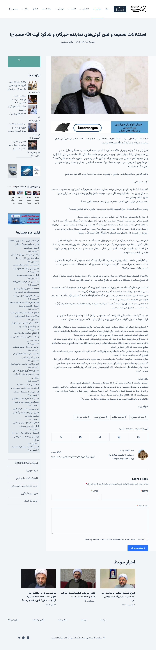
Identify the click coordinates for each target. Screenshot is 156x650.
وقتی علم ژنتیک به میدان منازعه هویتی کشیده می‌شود (24, 304)
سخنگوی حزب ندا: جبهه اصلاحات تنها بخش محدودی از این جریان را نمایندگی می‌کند (25, 388)
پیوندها (84, 620)
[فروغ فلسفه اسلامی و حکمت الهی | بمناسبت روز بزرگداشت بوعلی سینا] (117, 578)
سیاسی (98, 9)
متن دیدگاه (142, 506)
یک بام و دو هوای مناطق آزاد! (26, 282)
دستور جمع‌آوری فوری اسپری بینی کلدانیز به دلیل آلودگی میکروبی (26, 374)
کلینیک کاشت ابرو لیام (27, 478)
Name (144, 491)
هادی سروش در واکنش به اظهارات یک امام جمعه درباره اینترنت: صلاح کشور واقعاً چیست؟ (39, 596)
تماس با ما (62, 620)
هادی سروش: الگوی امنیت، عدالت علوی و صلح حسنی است (78, 595)
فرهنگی (61, 9)
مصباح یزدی (100, 417)
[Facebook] (138, 437)
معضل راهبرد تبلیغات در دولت (18, 97)
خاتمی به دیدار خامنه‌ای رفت (26, 347)
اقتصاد (73, 9)
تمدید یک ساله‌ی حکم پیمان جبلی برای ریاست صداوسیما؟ (26, 266)
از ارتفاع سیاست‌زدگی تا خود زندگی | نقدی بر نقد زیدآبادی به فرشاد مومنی (25, 336)
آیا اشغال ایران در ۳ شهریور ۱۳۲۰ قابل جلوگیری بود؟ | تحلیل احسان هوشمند (24, 244)
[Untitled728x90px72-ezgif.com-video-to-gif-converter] (99, 127)
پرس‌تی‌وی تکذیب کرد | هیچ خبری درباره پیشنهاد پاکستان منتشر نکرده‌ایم (25, 412)
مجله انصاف (46, 9)
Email (94, 491)
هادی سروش (82, 417)
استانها (35, 9)
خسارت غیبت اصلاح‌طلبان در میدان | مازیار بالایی (26, 355)
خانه (107, 9)
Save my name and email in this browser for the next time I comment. (114, 539)
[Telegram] (99, 437)
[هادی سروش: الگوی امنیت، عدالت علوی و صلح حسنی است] (78, 578)
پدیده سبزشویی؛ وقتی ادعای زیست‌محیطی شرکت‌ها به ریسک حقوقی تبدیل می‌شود (26, 292)
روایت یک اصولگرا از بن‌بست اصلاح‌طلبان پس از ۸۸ (24, 112)
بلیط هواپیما (32, 471)
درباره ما (104, 620)
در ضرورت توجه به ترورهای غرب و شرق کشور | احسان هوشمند (24, 129)
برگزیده (70, 42)
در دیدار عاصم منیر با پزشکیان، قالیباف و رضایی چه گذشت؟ (25, 400)
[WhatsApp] (80, 437)
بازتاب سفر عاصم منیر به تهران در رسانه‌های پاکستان (25, 324)
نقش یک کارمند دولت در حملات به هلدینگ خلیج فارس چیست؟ (24, 147)
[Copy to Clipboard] (61, 437)
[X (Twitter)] (119, 437)
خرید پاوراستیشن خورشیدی (24, 486)
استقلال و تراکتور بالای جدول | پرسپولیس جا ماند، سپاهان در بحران (25, 436)
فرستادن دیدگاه (138, 548)
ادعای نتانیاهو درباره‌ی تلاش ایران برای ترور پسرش (26, 424)
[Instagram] (23, 637)
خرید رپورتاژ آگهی (29, 493)
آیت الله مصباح (138, 417)
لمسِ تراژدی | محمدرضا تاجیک (25, 447)
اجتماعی (86, 9)
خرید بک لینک (31, 501)
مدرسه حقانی (119, 417)
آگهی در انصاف (38, 620)
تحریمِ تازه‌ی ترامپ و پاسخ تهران (24, 364)
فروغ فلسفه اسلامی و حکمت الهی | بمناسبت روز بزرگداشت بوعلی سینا (118, 596)
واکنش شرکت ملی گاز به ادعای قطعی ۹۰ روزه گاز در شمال (17, 85)
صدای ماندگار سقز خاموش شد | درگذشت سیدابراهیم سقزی (24, 314)
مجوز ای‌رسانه (13, 620)
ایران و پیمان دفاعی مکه (28, 275)
